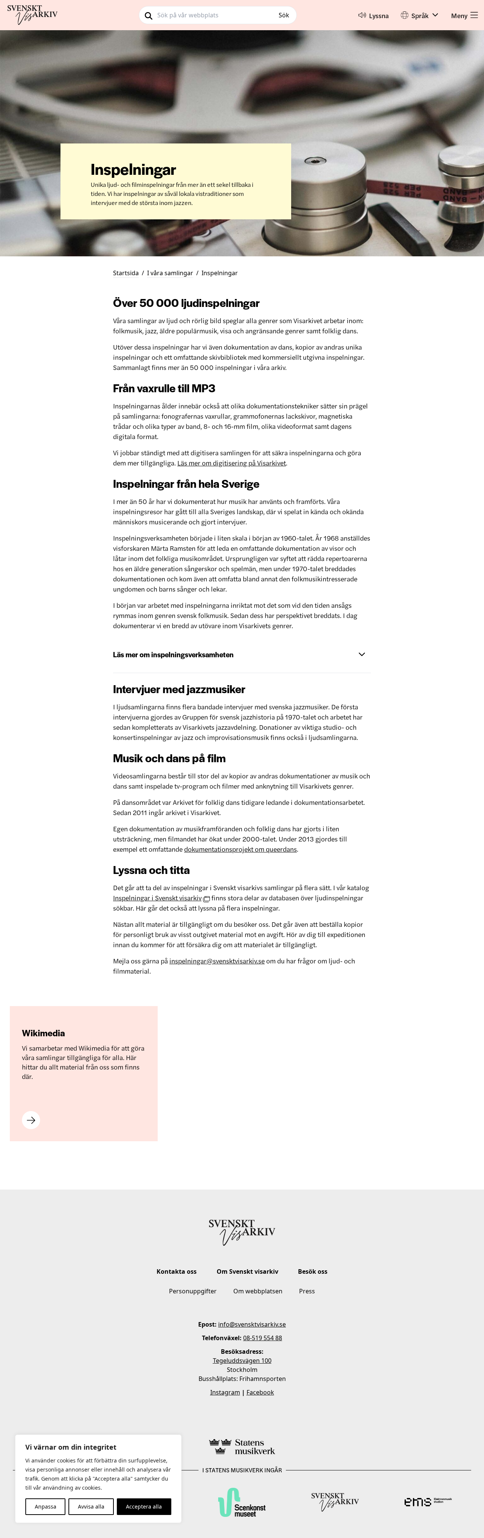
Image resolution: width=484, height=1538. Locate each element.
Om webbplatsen (257, 1291)
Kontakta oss (177, 1271)
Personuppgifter (193, 1291)
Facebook (260, 1392)
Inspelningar (220, 273)
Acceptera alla (144, 1506)
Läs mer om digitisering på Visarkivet (231, 462)
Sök (284, 15)
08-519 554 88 (262, 1338)
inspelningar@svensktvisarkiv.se (217, 960)
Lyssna (379, 15)
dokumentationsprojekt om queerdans (240, 849)
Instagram (225, 1392)
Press (307, 1291)
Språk (419, 15)
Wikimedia (43, 1032)
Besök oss (312, 1271)
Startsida (126, 273)
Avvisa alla (91, 1506)
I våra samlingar (170, 273)
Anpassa (45, 1506)
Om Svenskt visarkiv (247, 1271)
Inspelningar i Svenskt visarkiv (157, 897)
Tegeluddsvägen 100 (242, 1360)
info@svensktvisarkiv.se (252, 1324)
